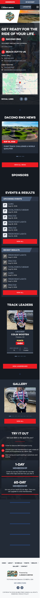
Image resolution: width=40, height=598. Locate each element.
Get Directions (6, 46)
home (4, 563)
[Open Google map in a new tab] (20, 83)
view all (20, 241)
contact (24, 566)
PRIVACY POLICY (24, 594)
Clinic (11, 204)
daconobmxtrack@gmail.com (15, 60)
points (27, 563)
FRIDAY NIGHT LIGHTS (17, 222)
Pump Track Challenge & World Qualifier (19, 147)
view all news (20, 165)
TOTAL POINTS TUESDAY (18, 210)
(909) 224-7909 (9, 67)
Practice (12, 216)
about (11, 563)
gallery (16, 566)
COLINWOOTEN (20, 334)
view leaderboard (20, 366)
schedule (19, 563)
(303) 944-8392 (9, 58)
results (34, 563)
